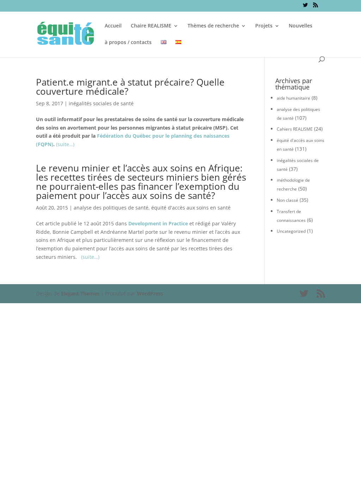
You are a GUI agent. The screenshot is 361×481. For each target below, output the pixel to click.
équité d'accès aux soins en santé (191, 207)
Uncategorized (291, 231)
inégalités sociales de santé (101, 103)
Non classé (287, 200)
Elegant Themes (80, 293)
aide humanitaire (293, 98)
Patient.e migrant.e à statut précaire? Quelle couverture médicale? (130, 87)
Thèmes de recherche (213, 26)
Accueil (113, 26)
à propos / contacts (128, 42)
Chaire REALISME (151, 26)
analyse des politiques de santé (111, 207)
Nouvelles (300, 26)
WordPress (150, 293)
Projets (264, 26)
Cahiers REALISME (295, 129)
